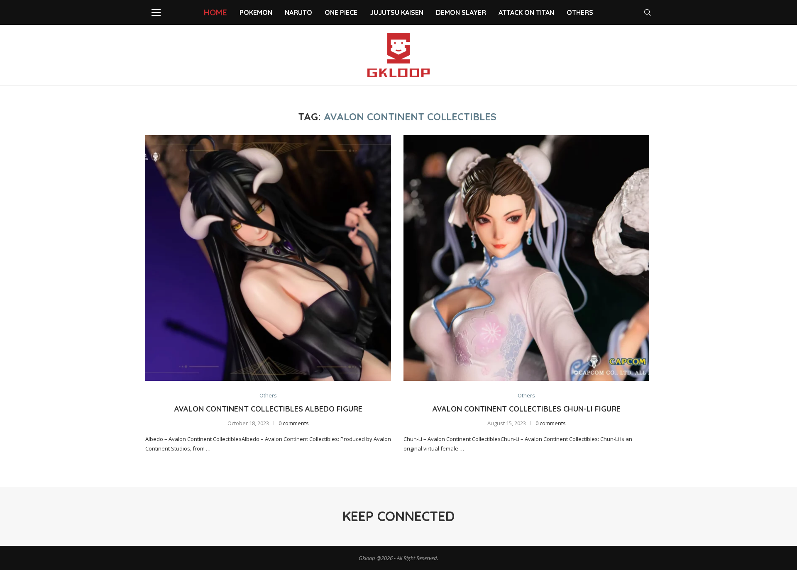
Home (215, 12)
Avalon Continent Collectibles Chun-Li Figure (527, 409)
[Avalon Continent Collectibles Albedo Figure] (268, 258)
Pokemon (256, 12)
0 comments (294, 423)
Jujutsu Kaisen (396, 12)
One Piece (341, 12)
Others (580, 12)
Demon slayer (461, 12)
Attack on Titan (526, 12)
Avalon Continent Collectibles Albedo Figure (268, 409)
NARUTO (298, 12)
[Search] (647, 12)
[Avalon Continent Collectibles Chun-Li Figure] (526, 258)
